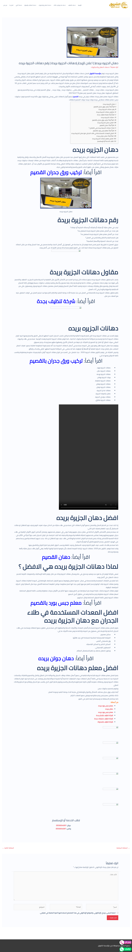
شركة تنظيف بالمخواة (105, 722)
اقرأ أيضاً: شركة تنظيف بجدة (105, 115)
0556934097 (61, 825)
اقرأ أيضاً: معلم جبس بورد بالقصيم (103, 130)
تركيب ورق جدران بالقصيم (56, 361)
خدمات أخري (19, 5)
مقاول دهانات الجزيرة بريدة (105, 112)
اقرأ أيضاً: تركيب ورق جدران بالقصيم (103, 120)
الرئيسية (79, 5)
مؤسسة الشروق (95, 73)
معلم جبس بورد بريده (105, 705)
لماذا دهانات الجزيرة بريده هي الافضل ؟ (101, 128)
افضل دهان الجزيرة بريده (105, 122)
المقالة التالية (8, 848)
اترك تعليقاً (114, 67)
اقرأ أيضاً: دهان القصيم (107, 125)
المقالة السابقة (123, 848)
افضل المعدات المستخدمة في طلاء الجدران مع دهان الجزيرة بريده (92, 133)
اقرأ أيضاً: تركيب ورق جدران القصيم (104, 107)
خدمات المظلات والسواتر (30, 5)
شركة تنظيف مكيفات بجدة (103, 718)
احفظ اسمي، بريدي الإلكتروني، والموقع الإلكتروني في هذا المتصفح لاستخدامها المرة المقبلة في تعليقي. (78, 912)
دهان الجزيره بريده (109, 104)
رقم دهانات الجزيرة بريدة (106, 109)
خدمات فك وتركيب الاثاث (60, 5)
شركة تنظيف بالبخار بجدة (104, 715)
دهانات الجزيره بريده (107, 117)
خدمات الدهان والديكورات (45, 5)
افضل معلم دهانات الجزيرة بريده (102, 138)
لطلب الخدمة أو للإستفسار (105, 141)
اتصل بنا (11, 5)
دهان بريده (109, 709)
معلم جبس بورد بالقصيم (56, 603)
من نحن (5, 5)
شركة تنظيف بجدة (56, 301)
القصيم (75, 96)
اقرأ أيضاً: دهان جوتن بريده (105, 136)
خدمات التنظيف (72, 5)
